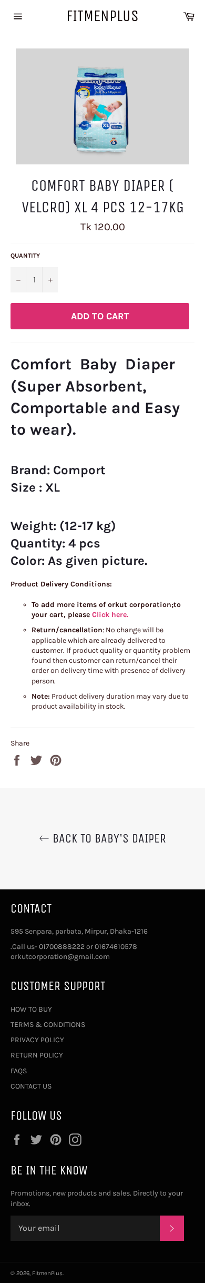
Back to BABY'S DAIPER (107, 838)
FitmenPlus (102, 15)
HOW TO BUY (31, 1009)
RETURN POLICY (37, 1055)
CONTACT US (31, 1086)
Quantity (25, 255)
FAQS (19, 1070)
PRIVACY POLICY (37, 1039)
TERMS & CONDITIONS (48, 1024)
